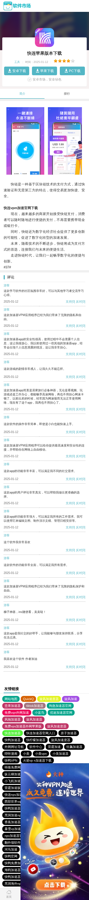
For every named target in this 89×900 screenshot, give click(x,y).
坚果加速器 (13, 706)
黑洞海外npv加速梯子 (20, 883)
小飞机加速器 (14, 781)
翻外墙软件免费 (16, 842)
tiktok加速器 (34, 706)
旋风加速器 (34, 719)
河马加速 (11, 849)
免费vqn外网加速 (17, 712)
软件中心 (35, 747)
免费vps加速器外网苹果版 (23, 726)
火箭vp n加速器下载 (37, 760)
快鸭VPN (11, 760)
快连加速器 (13, 733)
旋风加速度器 (49, 699)
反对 (79, 301)
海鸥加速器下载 (16, 870)
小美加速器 (60, 753)
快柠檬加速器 (35, 740)
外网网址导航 (14, 747)
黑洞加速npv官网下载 (20, 815)
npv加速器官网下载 (18, 836)
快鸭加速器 (13, 740)
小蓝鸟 (39, 712)
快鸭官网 (11, 856)
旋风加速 (70, 699)
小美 (26, 753)
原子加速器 (69, 733)
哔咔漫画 (11, 753)
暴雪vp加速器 (14, 829)
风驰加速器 (13, 719)
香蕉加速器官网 (16, 822)
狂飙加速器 (74, 747)
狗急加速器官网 (60, 706)
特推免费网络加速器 (19, 767)
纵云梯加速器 (14, 774)
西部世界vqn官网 (17, 801)
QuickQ (28, 699)
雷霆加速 (54, 747)
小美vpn (41, 753)
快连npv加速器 (15, 794)
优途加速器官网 (61, 712)
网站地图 (11, 699)
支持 (69, 301)
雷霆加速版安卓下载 (19, 788)
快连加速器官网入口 (40, 733)
